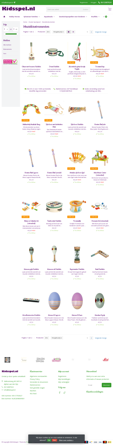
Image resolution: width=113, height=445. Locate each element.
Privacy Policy (35, 379)
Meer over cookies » (66, 440)
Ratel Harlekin (100, 269)
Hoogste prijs (58, 32)
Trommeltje (77, 221)
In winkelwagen (30, 80)
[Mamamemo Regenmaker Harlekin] (77, 254)
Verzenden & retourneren (39, 382)
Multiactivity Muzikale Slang (31, 124)
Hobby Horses (14, 17)
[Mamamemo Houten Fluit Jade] (100, 109)
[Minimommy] (56, 360)
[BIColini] (7, 360)
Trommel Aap (99, 67)
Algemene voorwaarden (38, 376)
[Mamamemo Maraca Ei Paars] (77, 300)
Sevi (4, 53)
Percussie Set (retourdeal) (100, 221)
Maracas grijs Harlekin (31, 269)
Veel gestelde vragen (37, 388)
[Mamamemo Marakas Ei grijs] (100, 300)
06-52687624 (106, 2)
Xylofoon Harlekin (77, 124)
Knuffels (94, 17)
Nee (54, 440)
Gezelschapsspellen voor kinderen (72, 17)
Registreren (84, 2)
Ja (49, 440)
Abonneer (106, 385)
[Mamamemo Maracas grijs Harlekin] (31, 254)
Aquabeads (48, 17)
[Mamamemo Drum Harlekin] (54, 51)
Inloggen (93, 2)
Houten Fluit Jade (100, 124)
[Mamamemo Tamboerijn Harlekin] (54, 206)
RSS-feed (33, 394)
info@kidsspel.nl (9, 390)
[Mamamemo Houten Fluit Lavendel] (54, 157)
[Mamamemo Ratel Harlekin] (100, 254)
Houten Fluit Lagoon (31, 173)
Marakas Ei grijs (100, 315)
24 (48, 32)
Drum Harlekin (54, 67)
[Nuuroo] (73, 359)
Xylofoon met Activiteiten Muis (54, 125)
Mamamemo (7, 49)
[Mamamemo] (40, 360)
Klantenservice (35, 385)
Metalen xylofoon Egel (77, 173)
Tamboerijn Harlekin (54, 221)
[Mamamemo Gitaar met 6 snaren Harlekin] (31, 51)
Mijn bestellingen (64, 379)
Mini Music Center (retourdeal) (100, 174)
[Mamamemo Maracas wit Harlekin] (54, 254)
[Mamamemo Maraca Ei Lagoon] (54, 300)
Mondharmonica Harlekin (31, 315)
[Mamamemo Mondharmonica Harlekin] (31, 300)
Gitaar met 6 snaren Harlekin (31, 67)
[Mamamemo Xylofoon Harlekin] (77, 109)
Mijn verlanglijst (63, 382)
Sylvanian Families (31, 17)
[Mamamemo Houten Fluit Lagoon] (31, 157)
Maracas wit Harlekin (54, 269)
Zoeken (85, 9)
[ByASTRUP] (23, 360)
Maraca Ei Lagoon (54, 315)
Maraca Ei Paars (77, 315)
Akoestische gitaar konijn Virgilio (77, 68)
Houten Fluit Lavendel (54, 173)
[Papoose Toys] (89, 359)
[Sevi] (105, 360)
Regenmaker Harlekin (77, 269)
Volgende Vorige (101, 32)
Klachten (33, 391)
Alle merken (7, 45)
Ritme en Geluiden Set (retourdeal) (31, 222)
